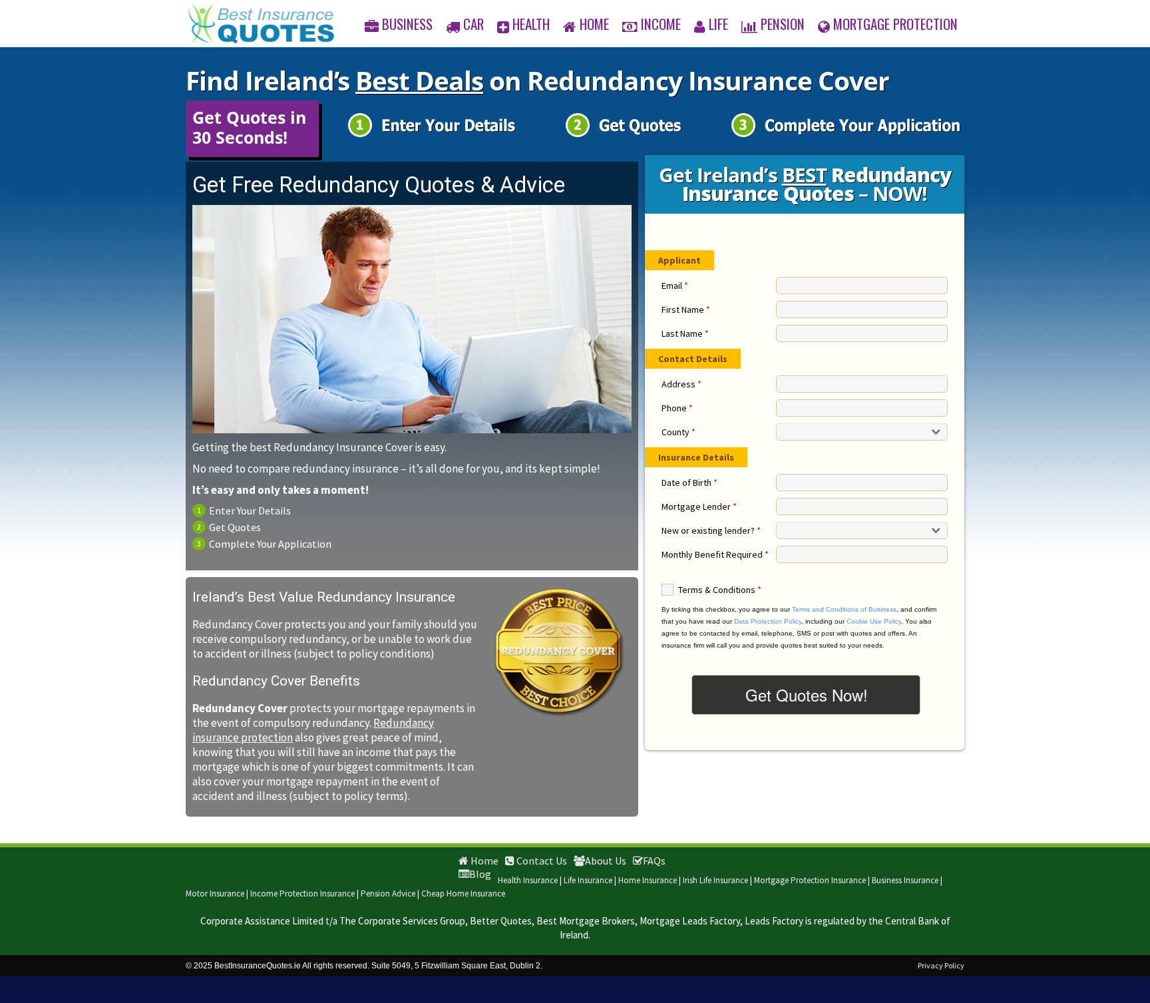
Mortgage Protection (895, 23)
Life (718, 23)
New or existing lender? (711, 530)
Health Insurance (528, 880)
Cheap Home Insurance (463, 893)
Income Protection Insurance (302, 893)
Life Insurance (588, 880)
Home (594, 23)
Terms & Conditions (719, 590)
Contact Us (540, 860)
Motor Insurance (215, 893)
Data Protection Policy (767, 621)
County (678, 432)
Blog (480, 874)
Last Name (685, 333)
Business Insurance (905, 880)
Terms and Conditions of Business (844, 609)
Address (681, 384)
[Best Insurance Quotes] (261, 23)
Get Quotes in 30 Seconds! (249, 127)
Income (661, 23)
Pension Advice (388, 893)
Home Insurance (647, 880)
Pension (783, 23)
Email (675, 286)
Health (531, 23)
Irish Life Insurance (715, 880)
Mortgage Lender (699, 506)
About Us (605, 860)
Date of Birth (689, 483)
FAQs (654, 860)
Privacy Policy (941, 965)
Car (473, 23)
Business (407, 23)
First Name (686, 309)
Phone (677, 408)
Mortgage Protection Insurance (810, 880)
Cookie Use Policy (874, 621)
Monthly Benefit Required (715, 554)
